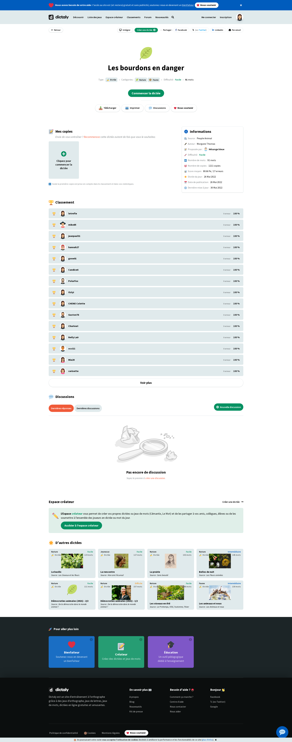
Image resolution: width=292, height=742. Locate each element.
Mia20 (71, 359)
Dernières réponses (61, 408)
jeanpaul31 (74, 235)
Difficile (138, 583)
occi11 (71, 348)
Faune (202, 583)
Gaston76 (73, 314)
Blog (131, 701)
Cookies (91, 732)
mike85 (72, 224)
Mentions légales (111, 732)
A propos (134, 696)
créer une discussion (155, 478)
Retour (57, 30)
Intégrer (126, 30)
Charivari (73, 325)
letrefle (72, 213)
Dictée (113, 79)
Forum (147, 17)
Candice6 (73, 269)
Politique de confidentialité (63, 732)
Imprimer (134, 107)
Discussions (159, 107)
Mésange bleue (216, 149)
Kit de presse (136, 711)
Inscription (226, 17)
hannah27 (73, 247)
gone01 (72, 258)
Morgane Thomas (206, 143)
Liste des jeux (95, 17)
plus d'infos (207, 739)
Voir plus (146, 383)
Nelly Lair (73, 337)
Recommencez (92, 137)
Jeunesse (105, 551)
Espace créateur (114, 17)
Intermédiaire (234, 551)
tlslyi (71, 292)
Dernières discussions (88, 408)
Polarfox (73, 280)
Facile (178, 79)
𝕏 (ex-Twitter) (217, 701)
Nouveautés (135, 706)
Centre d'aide (177, 701)
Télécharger (109, 107)
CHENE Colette (76, 303)
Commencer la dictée (146, 93)
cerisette (73, 371)
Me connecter (209, 17)
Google (214, 706)
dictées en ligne (68, 705)
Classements (133, 17)
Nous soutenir (208, 5)
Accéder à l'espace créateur (81, 525)
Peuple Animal (204, 138)
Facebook (215, 696)
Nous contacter (178, 706)
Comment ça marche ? (181, 696)
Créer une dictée (231, 501)
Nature (54, 551)
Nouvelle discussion (230, 407)
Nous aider (175, 711)
